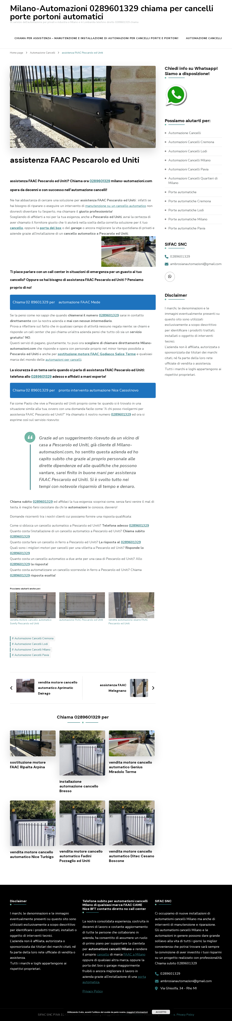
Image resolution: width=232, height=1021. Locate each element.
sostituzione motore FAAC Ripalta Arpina (28, 764)
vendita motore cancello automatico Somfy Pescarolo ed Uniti (30, 621)
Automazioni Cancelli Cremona (191, 142)
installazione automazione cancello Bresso (78, 786)
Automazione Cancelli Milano (32, 649)
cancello (103, 954)
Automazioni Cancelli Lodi (187, 151)
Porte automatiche (182, 192)
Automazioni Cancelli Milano (189, 160)
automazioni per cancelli (63, 359)
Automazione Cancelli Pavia (31, 655)
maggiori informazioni (137, 1012)
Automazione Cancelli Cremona (33, 638)
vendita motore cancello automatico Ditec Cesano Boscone (131, 856)
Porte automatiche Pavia (186, 228)
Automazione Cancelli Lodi (31, 644)
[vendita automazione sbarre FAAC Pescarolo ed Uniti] (131, 605)
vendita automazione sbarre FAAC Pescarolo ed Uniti (128, 621)
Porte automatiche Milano (187, 219)
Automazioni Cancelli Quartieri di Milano (193, 180)
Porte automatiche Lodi (186, 210)
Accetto (161, 1012)
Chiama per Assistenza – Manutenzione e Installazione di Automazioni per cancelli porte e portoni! (96, 38)
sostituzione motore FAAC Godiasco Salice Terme (97, 354)
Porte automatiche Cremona (189, 201)
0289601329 (100, 181)
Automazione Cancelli (204, 38)
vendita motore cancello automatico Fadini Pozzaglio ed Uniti (81, 856)
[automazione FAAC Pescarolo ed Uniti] (82, 605)
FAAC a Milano (134, 954)
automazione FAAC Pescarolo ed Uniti (81, 620)
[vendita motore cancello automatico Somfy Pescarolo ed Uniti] (33, 605)
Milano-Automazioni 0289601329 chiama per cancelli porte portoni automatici (111, 12)
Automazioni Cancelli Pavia (188, 169)
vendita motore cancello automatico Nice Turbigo (32, 854)
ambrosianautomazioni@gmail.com (195, 264)
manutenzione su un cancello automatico (115, 206)
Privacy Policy (92, 991)
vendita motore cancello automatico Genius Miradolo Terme (130, 767)
